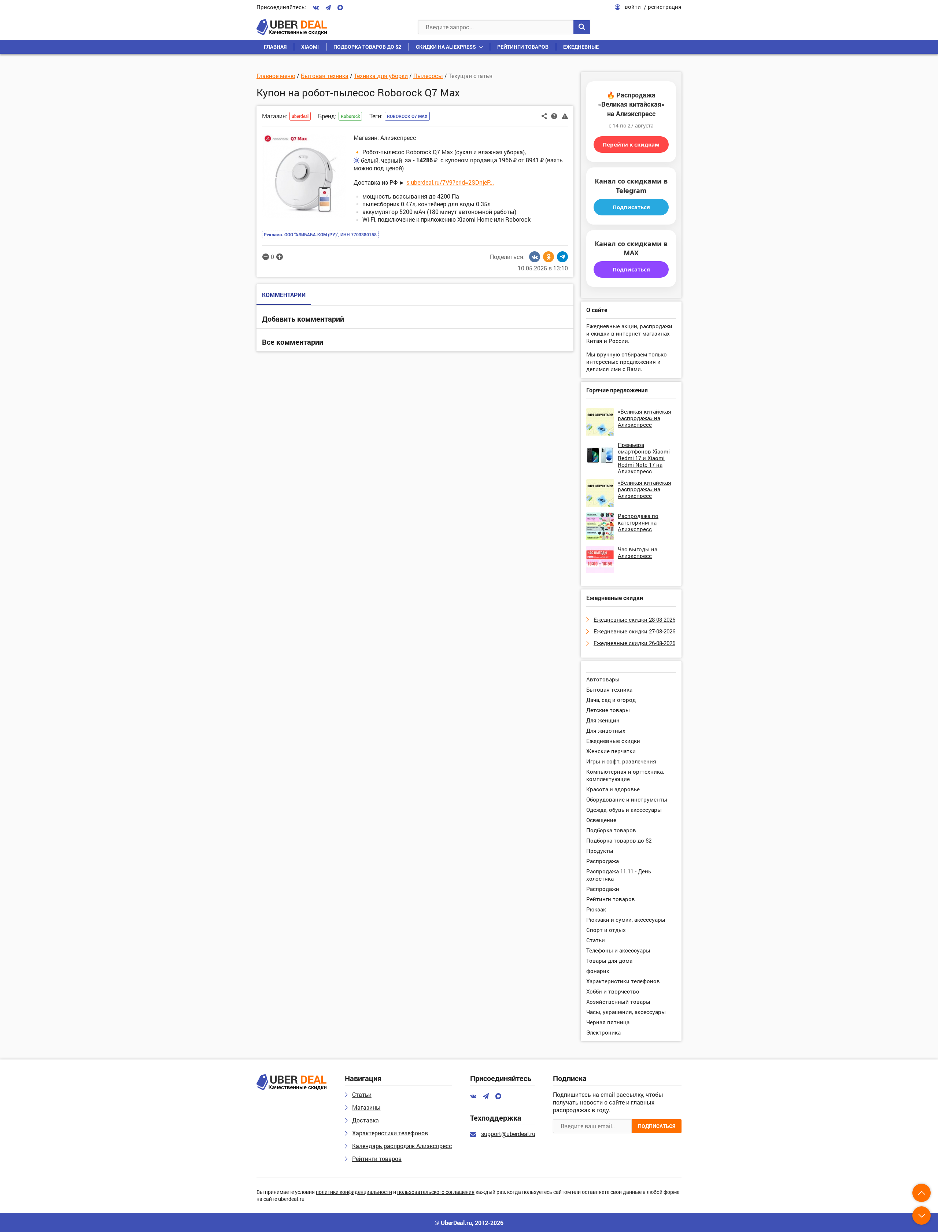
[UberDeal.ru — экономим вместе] (291, 27)
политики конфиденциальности (354, 1192)
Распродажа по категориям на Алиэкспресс (638, 522)
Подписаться (631, 207)
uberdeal (300, 116)
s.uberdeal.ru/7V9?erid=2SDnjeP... (450, 182)
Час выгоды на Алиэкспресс (637, 552)
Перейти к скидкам (631, 144)
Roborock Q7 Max (407, 116)
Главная (275, 46)
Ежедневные (581, 46)
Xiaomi (310, 46)
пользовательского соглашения (435, 1192)
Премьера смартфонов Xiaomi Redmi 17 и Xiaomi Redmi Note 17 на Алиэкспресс (644, 457)
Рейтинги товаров (523, 46)
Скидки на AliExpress (446, 46)
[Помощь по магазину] (554, 115)
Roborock (350, 116)
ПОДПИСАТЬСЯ (656, 1125)
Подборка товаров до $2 (367, 46)
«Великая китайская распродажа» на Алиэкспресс (644, 418)
